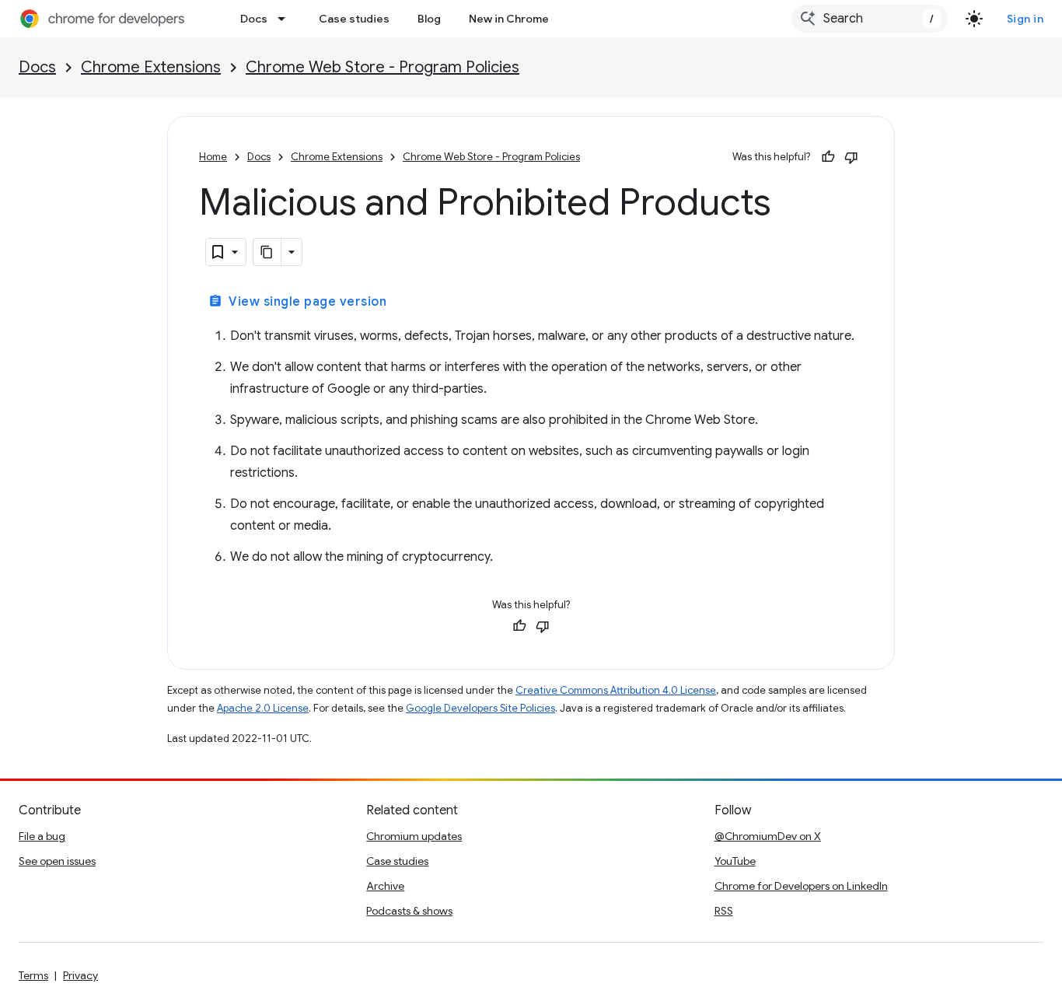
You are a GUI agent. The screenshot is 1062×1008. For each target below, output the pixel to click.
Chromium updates (414, 836)
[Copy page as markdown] (267, 252)
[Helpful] (828, 157)
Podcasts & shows (409, 911)
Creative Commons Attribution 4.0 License (615, 690)
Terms (33, 975)
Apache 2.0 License (263, 708)
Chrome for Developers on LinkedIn (801, 886)
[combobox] (870, 19)
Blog (429, 19)
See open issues (57, 861)
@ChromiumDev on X (767, 836)
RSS (723, 911)
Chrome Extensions (151, 67)
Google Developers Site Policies (480, 708)
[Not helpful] (851, 157)
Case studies (354, 19)
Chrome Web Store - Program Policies (382, 67)
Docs (253, 19)
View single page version (297, 302)
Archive (385, 886)
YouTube (735, 861)
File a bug (42, 836)
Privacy (80, 975)
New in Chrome (509, 19)
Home (213, 156)
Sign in (1025, 19)
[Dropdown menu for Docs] (286, 18)
